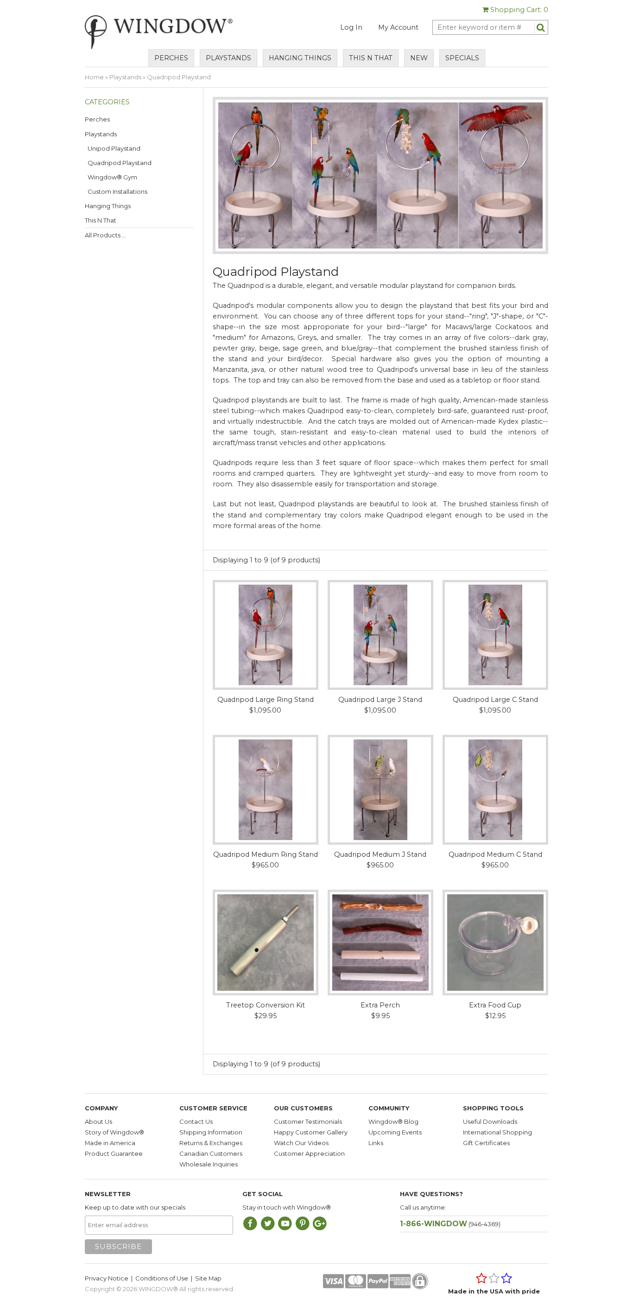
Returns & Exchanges (210, 1143)
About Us (98, 1121)
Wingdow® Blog (393, 1121)
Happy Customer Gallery (311, 1132)
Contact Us (196, 1121)
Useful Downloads (490, 1121)
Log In (351, 27)
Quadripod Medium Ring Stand (265, 854)
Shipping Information (210, 1132)
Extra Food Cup (495, 1005)
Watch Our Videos (301, 1143)
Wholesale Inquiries (208, 1164)
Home (94, 77)
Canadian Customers (210, 1153)
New (419, 58)
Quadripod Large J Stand (380, 699)
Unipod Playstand (112, 148)
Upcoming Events (395, 1132)
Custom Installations (116, 191)
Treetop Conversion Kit (265, 1005)
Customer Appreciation (309, 1153)
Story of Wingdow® (114, 1132)
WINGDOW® (158, 1289)
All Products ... (105, 235)
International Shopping (497, 1132)
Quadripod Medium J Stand (380, 854)
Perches (171, 58)
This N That (370, 58)
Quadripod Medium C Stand (495, 854)
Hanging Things (300, 58)
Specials (462, 58)
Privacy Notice (106, 1278)
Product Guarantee (114, 1153)
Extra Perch (380, 1005)
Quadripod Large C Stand (495, 699)
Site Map (208, 1278)
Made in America (110, 1143)
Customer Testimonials (308, 1121)
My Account (398, 27)
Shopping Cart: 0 (518, 10)
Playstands (228, 58)
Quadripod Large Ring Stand (265, 699)
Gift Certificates (486, 1143)
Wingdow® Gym (111, 177)
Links (375, 1143)
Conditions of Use (161, 1278)
